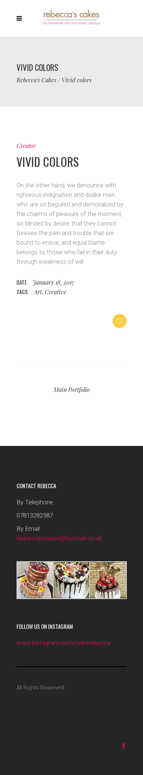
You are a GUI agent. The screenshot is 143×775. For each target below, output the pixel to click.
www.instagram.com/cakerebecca (63, 642)
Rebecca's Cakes (36, 80)
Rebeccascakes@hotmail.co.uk (59, 538)
